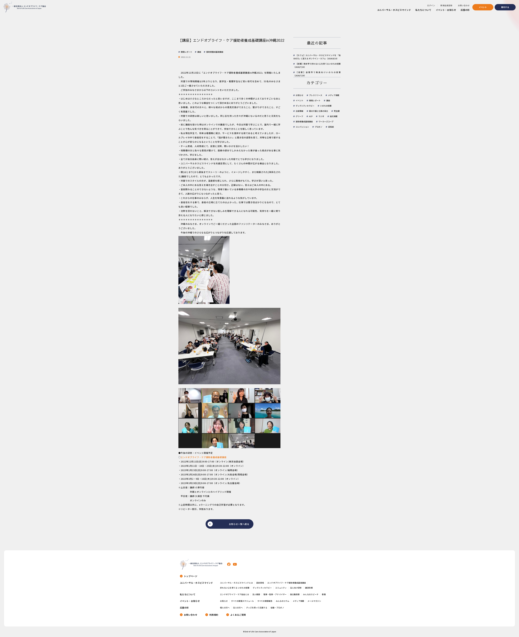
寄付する (505, 7)
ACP (311, 116)
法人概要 (256, 594)
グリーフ (299, 116)
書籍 (324, 594)
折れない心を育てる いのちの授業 (234, 588)
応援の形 (465, 9)
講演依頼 (309, 588)
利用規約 (213, 614)
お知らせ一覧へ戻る (239, 524)
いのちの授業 (326, 105)
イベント (483, 7)
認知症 (331, 126)
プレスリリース (315, 95)
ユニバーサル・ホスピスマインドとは (236, 583)
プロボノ (318, 126)
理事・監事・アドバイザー (275, 594)
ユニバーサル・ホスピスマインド (394, 9)
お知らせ (299, 95)
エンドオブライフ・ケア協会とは (234, 594)
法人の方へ (238, 607)
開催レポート (314, 100)
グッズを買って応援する (256, 607)
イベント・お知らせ (446, 9)
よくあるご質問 (238, 614)
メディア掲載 (333, 95)
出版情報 (299, 111)
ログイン (431, 5)
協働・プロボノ (277, 607)
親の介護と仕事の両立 (318, 111)
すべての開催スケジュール (242, 601)
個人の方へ (225, 607)
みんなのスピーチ (310, 594)
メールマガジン (314, 601)
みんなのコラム (282, 601)
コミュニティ (281, 588)
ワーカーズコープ (326, 121)
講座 (328, 100)
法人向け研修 (296, 588)
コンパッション (302, 126)
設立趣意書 (295, 594)
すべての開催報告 (264, 601)
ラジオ (321, 116)
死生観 (337, 111)
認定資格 (260, 583)
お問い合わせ (464, 5)
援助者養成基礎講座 (304, 121)
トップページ (190, 576)
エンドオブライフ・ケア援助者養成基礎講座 (204, 457)
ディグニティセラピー (305, 105)
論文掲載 (333, 116)
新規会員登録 (446, 5)
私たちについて (423, 9)
